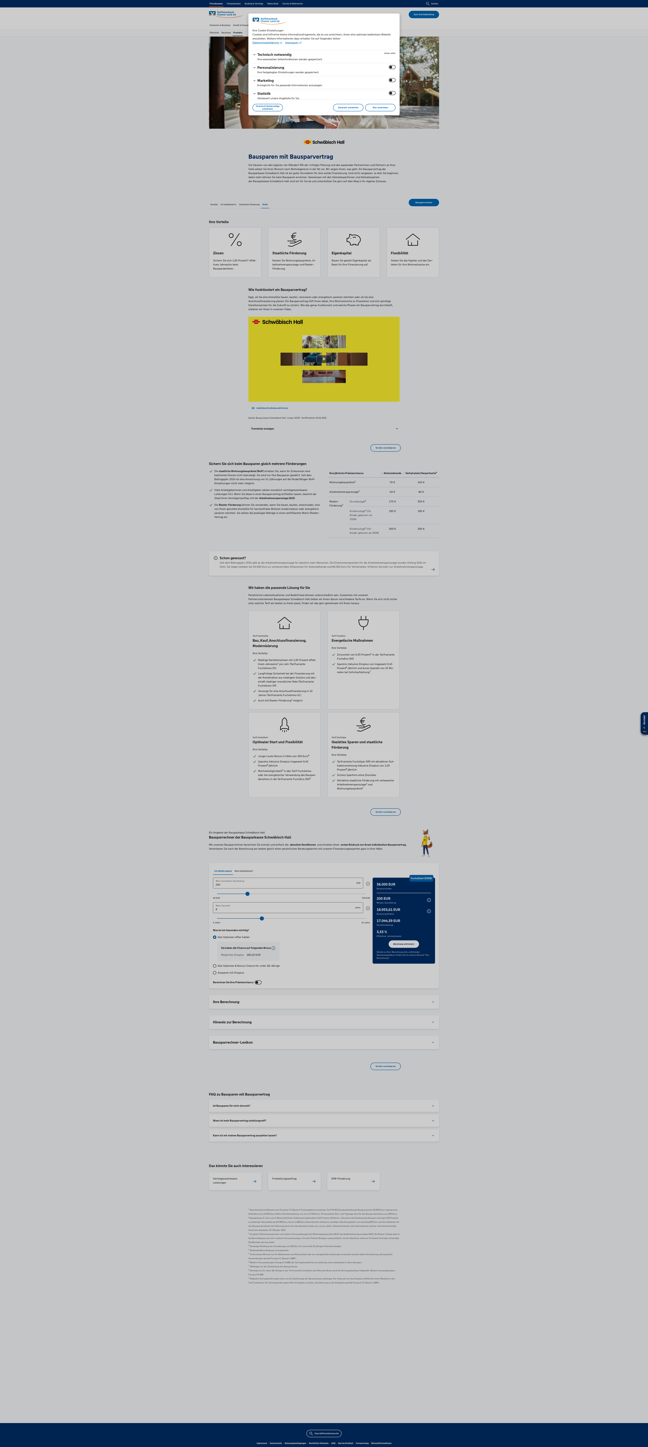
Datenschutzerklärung (265, 42)
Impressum (292, 42)
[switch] (392, 67)
